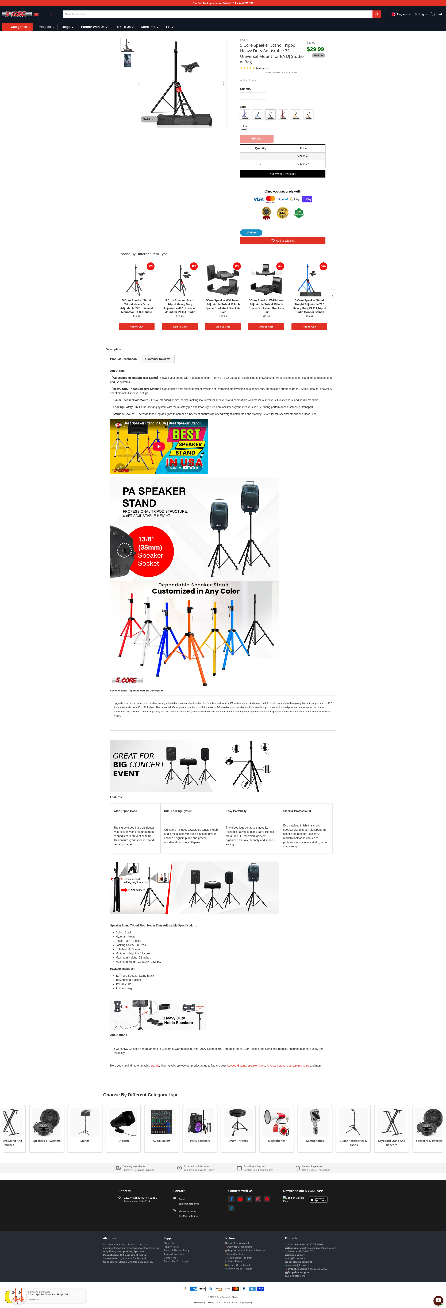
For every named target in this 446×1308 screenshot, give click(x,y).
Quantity (245, 88)
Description (113, 349)
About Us (169, 1243)
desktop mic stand (298, 1065)
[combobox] (222, 14)
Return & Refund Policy (176, 1250)
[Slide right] (223, 83)
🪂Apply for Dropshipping (238, 1246)
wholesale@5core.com (297, 1265)
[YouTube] (240, 1199)
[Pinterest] (267, 1199)
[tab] (123, 359)
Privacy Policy (171, 1246)
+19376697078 (315, 1244)
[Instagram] (258, 1199)
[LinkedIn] (231, 1208)
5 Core (218, 1297)
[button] (248, 68)
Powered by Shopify (229, 1297)
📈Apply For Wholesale (237, 1243)
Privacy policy (214, 1302)
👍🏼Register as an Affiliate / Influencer (244, 1250)
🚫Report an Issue (234, 1254)
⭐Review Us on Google (237, 1265)
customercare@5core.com (321, 1248)
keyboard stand (236, 1065)
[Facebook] (231, 1199)
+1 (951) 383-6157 (189, 1215)
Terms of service (230, 1302)
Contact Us (170, 1257)
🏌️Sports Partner (233, 1261)
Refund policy (199, 1302)
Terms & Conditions (174, 1254)
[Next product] (332, 296)
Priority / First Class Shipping (138, 1169)
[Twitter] (249, 1199)
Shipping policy (246, 1302)
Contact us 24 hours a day (258, 1169)
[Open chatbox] (438, 1301)
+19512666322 (319, 1268)
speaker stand (256, 1065)
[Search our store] (376, 14)
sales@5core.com (189, 1203)
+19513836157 (304, 1251)
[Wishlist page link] (51, 14)
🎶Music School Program (238, 1257)
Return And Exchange (176, 1261)
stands (155, 1065)
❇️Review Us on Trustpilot (238, 1268)
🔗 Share (251, 232)
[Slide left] (138, 83)
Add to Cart (136, 326)
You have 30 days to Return (199, 1169)
